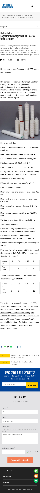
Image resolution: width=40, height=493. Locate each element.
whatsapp (11, 347)
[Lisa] (36, 471)
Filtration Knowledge (17, 15)
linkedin (21, 347)
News (8, 15)
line (5, 347)
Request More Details (20, 460)
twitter (8, 347)
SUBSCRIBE (32, 385)
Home (3, 15)
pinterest (14, 347)
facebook (1, 347)
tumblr (17, 347)
